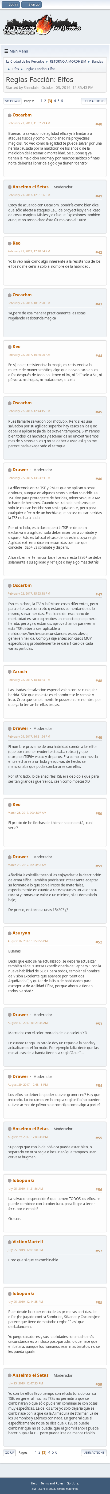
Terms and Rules (52, 1483)
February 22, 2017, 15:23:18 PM (29, 593)
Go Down (12, 101)
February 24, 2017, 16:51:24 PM (29, 736)
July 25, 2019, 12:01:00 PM (25, 1250)
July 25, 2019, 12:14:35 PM (25, 1302)
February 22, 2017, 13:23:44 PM (29, 478)
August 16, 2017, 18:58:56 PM (28, 941)
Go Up (9, 1452)
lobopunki (23, 1180)
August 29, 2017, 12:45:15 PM (28, 1084)
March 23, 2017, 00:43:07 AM (27, 813)
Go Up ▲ (73, 1483)
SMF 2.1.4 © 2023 (43, 1488)
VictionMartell (28, 1242)
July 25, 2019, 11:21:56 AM (25, 1188)
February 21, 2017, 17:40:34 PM (29, 251)
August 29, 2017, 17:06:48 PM (28, 1137)
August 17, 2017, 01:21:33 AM (28, 1023)
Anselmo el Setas (31, 187)
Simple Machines (67, 1488)
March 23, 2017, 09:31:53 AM (27, 865)
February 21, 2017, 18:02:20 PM (29, 303)
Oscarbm (22, 115)
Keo (17, 243)
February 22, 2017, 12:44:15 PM (29, 411)
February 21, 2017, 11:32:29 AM (29, 123)
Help (34, 1483)
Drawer (20, 470)
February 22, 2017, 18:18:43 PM (29, 680)
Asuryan (21, 933)
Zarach (20, 671)
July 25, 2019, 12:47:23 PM (25, 1383)
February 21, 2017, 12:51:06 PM (29, 195)
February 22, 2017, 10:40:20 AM (29, 355)
